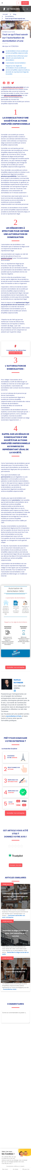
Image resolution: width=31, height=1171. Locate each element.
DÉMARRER (25, 3)
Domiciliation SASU (9, 989)
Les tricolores (13, 9)
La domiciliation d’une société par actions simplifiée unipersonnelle (17, 52)
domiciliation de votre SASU (13, 87)
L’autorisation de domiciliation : (16, 63)
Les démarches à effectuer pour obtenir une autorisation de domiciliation (17, 58)
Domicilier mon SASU (15, 353)
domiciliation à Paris (13, 716)
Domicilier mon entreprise (15, 667)
